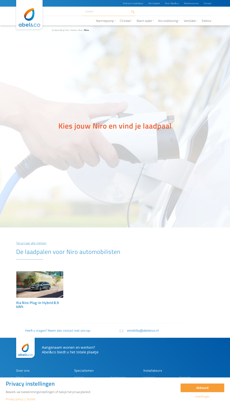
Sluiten (31, 399)
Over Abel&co (172, 3)
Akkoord (202, 388)
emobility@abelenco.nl (143, 330)
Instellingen (202, 396)
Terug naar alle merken (31, 243)
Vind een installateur (133, 3)
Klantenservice (191, 3)
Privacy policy (14, 399)
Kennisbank (154, 3)
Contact (207, 3)
